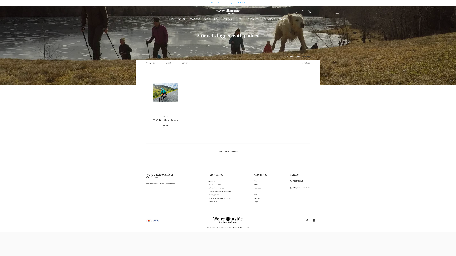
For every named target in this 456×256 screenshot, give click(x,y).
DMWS (241, 227)
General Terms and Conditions (220, 198)
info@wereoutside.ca (301, 188)
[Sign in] (297, 11)
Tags (298, 56)
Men (172, 19)
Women (181, 19)
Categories (151, 63)
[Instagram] (314, 220)
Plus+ (247, 227)
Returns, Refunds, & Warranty (220, 191)
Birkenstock (268, 19)
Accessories (228, 19)
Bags (241, 19)
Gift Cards (253, 19)
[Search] (303, 11)
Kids (216, 19)
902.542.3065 (298, 181)
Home (291, 56)
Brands (282, 19)
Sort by (185, 63)
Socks (207, 19)
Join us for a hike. (215, 184)
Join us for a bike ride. (216, 188)
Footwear (195, 19)
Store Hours (213, 202)
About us (212, 181)
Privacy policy (213, 195)
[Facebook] (307, 220)
